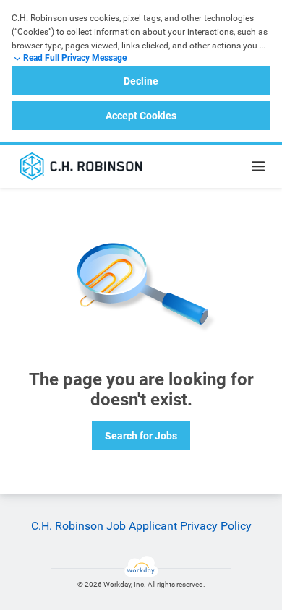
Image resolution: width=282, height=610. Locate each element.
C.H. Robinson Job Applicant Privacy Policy (141, 526)
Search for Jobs (141, 436)
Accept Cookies (141, 115)
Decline (141, 81)
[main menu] (258, 166)
